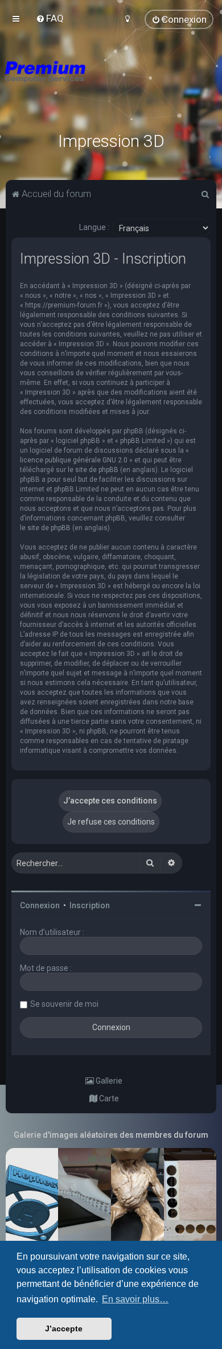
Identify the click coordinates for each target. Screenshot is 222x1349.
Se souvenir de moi (64, 1003)
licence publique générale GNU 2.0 (74, 460)
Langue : (94, 227)
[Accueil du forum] (111, 85)
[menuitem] (50, 18)
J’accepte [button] (64, 1328)
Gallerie (108, 1080)
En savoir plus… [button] (135, 1299)
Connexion (40, 905)
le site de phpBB (93, 470)
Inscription (89, 905)
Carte (108, 1098)
